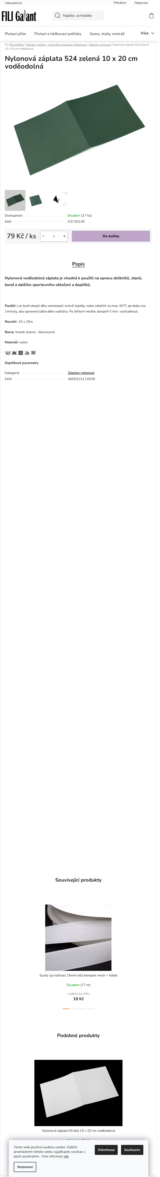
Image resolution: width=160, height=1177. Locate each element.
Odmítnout (106, 1150)
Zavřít (28, 250)
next (148, 955)
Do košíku (111, 236)
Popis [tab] (78, 264)
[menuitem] (15, 33)
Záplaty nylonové (81, 373)
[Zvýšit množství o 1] (64, 236)
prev (8, 955)
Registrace (141, 3)
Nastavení (25, 1167)
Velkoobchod (13, 3)
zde (66, 1156)
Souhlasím (132, 1150)
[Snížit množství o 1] (43, 236)
